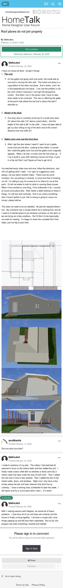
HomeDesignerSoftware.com (18, 12)
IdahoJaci (8, 39)
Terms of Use (22, 584)
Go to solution (31, 49)
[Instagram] (44, 11)
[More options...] (59, 63)
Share (32, 560)
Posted (20, 66)
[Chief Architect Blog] (58, 11)
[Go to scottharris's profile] (5, 442)
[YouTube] (39, 11)
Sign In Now (31, 548)
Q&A (22, 42)
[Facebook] (35, 11)
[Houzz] (54, 11)
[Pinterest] (49, 11)
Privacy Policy (38, 584)
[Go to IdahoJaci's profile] (5, 64)
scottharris (15, 440)
